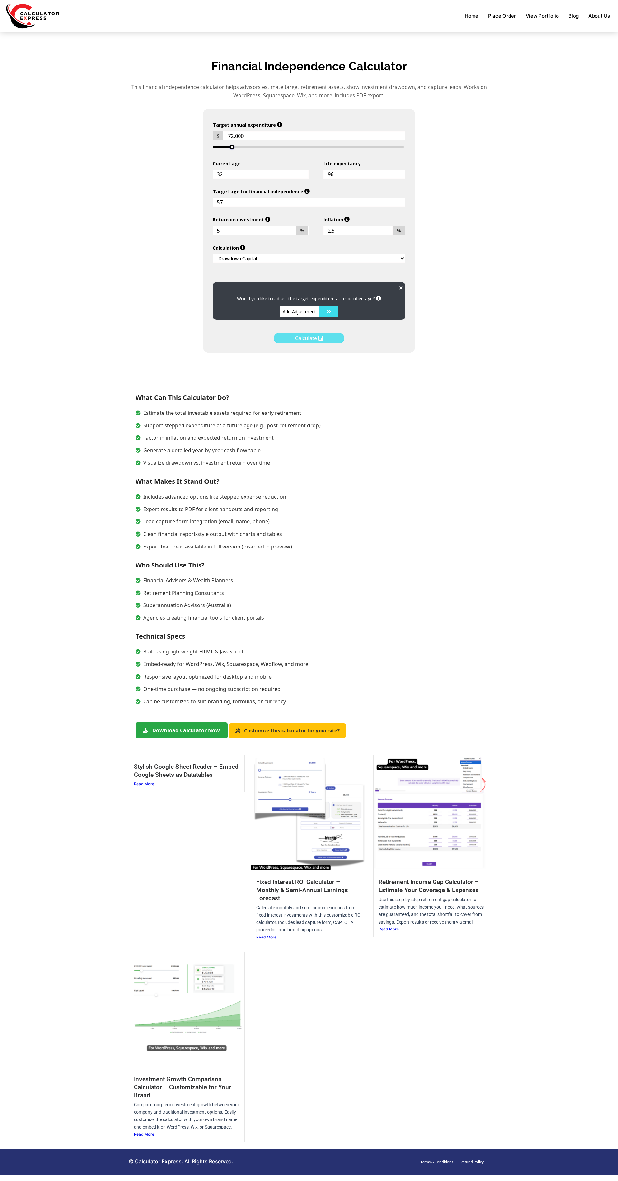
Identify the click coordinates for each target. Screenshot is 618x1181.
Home (471, 16)
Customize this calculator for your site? (291, 730)
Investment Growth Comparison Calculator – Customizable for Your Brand (182, 1087)
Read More (144, 783)
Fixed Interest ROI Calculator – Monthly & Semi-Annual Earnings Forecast (302, 890)
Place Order (502, 16)
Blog (573, 16)
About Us (599, 16)
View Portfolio (542, 16)
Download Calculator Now (185, 730)
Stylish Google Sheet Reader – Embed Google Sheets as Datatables (186, 770)
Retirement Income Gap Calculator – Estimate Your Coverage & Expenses (429, 886)
